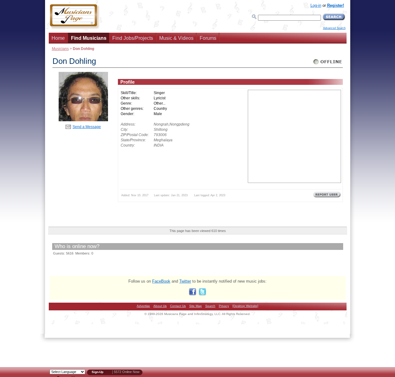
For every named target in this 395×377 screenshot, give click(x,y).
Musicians (60, 49)
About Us (160, 306)
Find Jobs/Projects (132, 38)
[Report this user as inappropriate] (327, 197)
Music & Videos (176, 38)
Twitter (185, 281)
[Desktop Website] (245, 306)
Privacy (224, 306)
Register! (335, 5)
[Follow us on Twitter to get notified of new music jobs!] (202, 294)
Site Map (195, 306)
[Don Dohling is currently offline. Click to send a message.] (328, 64)
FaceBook (161, 281)
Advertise (143, 306)
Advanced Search (334, 28)
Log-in (315, 5)
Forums (208, 38)
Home (58, 38)
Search (210, 306)
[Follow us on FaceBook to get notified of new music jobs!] (192, 294)
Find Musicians (88, 38)
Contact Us (178, 306)
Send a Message (87, 127)
